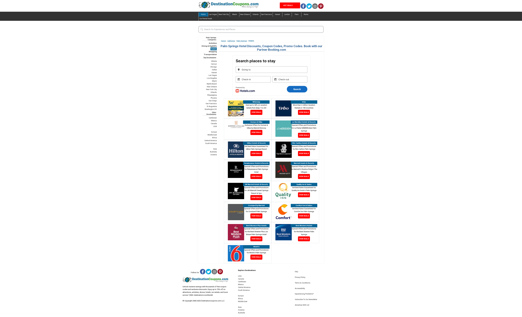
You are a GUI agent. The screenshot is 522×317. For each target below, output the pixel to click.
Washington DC (211, 109)
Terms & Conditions (302, 283)
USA (215, 126)
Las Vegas (213, 14)
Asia (215, 149)
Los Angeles (212, 78)
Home (203, 14)
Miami (234, 14)
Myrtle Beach (212, 84)
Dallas (214, 70)
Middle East (212, 135)
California (231, 41)
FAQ (296, 272)
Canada (214, 123)
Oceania (213, 155)
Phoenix (214, 98)
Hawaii (277, 14)
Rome (306, 14)
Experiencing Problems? (304, 294)
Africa (214, 138)
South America (211, 143)
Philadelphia (212, 95)
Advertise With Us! (302, 305)
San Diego (213, 101)
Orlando (256, 14)
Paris (297, 14)
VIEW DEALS (256, 112)
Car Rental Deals (205, 19)
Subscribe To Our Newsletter (306, 299)
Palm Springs (242, 41)
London (287, 14)
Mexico (214, 121)
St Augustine (212, 106)
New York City (224, 14)
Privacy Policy (300, 277)
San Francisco (266, 14)
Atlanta (214, 61)
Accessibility (300, 288)
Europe (214, 132)
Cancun (214, 64)
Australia (213, 152)
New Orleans (245, 14)
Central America (210, 140)
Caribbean (213, 118)
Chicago (213, 67)
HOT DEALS (288, 5)
